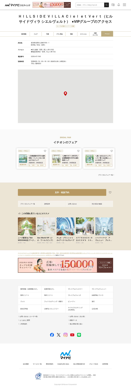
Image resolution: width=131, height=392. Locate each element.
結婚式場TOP (35, 253)
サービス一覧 (37, 364)
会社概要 (26, 364)
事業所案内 (49, 364)
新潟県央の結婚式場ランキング (78, 253)
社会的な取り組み (63, 364)
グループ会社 (93, 364)
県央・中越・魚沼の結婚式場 (60, 253)
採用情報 (105, 364)
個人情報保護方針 (79, 364)
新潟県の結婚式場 (46, 253)
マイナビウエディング (24, 253)
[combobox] (90, 5)
